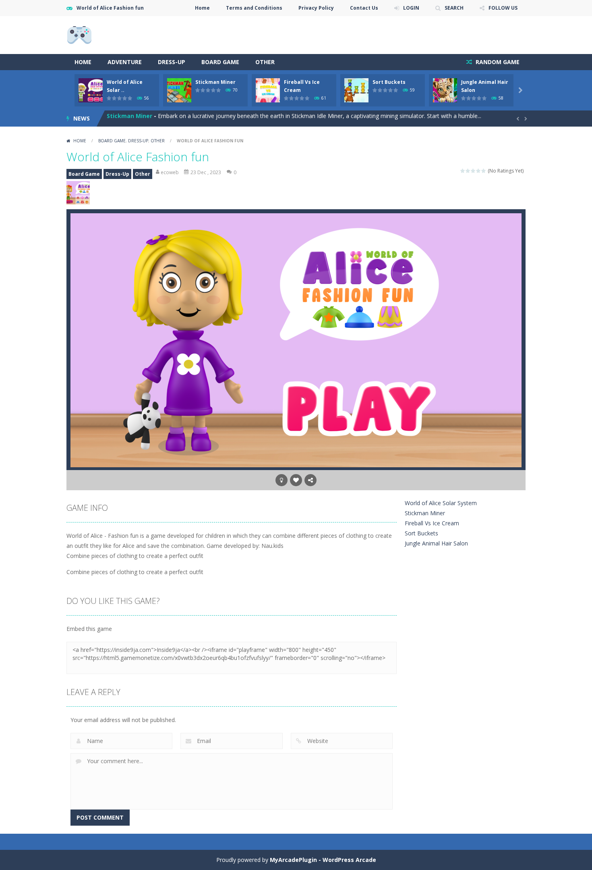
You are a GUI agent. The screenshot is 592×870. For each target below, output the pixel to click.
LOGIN (411, 7)
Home (202, 7)
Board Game (220, 62)
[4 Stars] (478, 171)
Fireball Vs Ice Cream (137, 118)
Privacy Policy (316, 7)
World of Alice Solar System (441, 503)
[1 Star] (463, 171)
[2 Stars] (468, 171)
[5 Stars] (483, 171)
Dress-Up (171, 62)
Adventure (125, 62)
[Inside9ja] (79, 34)
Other (265, 62)
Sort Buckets (389, 82)
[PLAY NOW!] (91, 90)
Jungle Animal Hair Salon (436, 543)
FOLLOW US (503, 7)
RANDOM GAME (497, 62)
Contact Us (364, 7)
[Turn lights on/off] (281, 480)
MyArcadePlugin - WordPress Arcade (323, 860)
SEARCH (454, 7)
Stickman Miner (215, 82)
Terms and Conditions (254, 7)
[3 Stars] (473, 171)
